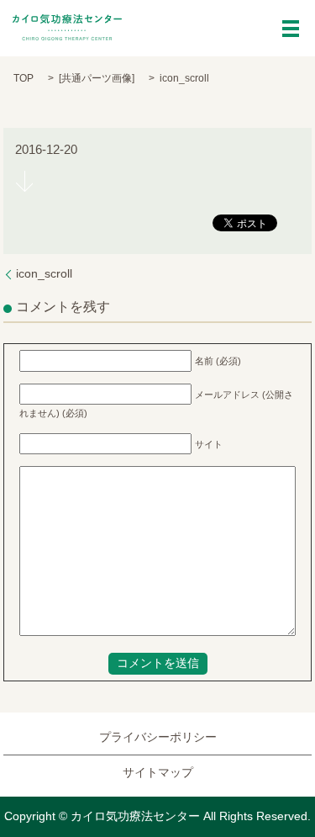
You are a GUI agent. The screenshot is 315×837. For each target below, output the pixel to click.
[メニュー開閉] (290, 28)
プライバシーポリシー (158, 737)
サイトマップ (158, 772)
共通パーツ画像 (96, 78)
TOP (23, 78)
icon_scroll (44, 273)
